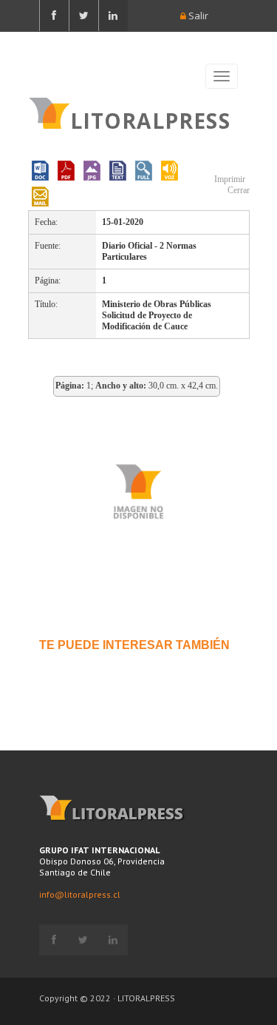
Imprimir (228, 179)
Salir (197, 15)
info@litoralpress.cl (79, 894)
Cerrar (237, 190)
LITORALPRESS (150, 119)
